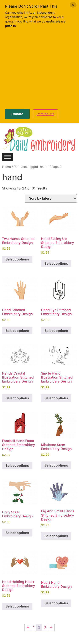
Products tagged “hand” (31, 167)
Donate (17, 114)
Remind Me (45, 114)
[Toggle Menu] (7, 157)
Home (6, 167)
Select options (17, 259)
